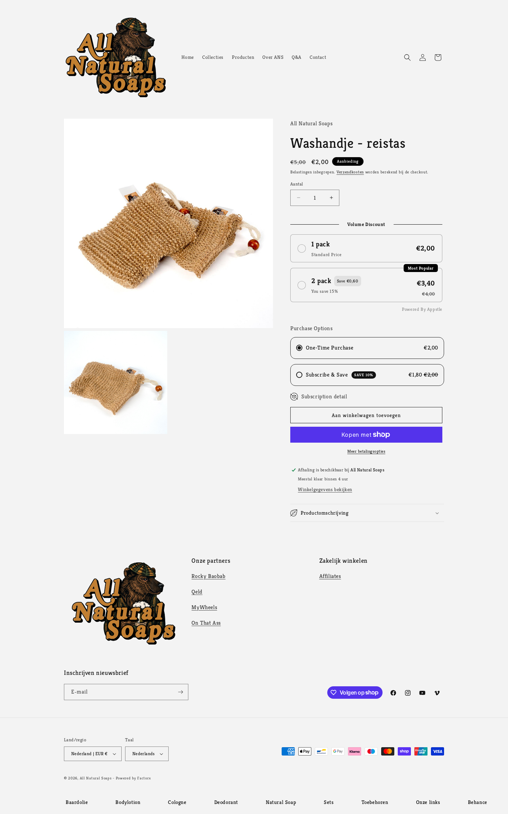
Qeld (196, 591)
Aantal (296, 184)
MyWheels (204, 607)
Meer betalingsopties (366, 451)
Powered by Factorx (133, 778)
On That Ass (206, 622)
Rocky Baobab (208, 576)
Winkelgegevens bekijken (325, 489)
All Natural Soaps (96, 778)
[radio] (366, 248)
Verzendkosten (350, 171)
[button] (407, 57)
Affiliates (330, 576)
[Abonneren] (180, 692)
